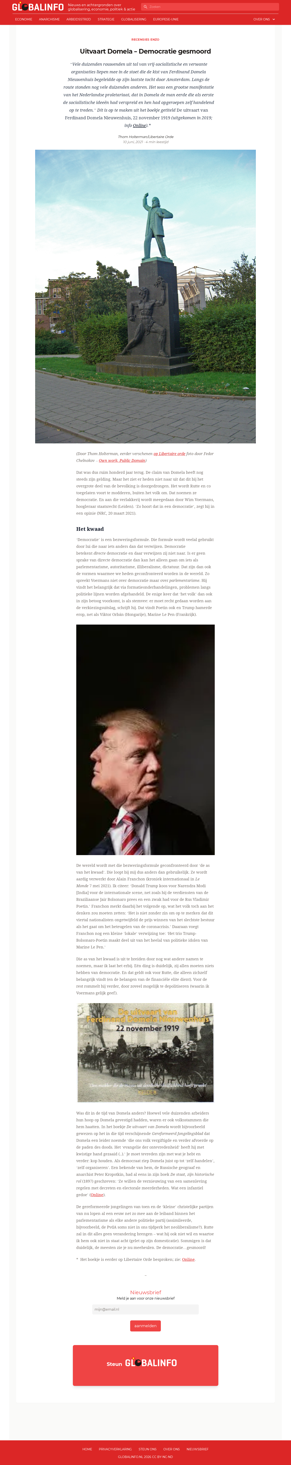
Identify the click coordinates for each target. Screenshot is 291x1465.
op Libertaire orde (169, 453)
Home (87, 1449)
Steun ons (148, 1449)
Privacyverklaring (115, 1449)
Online (97, 1194)
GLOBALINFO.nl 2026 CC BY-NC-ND (145, 1457)
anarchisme (49, 19)
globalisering (133, 19)
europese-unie (166, 19)
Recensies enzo (145, 39)
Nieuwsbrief (198, 1449)
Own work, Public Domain (122, 460)
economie (23, 19)
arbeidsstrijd (78, 19)
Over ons (171, 1449)
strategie (106, 19)
